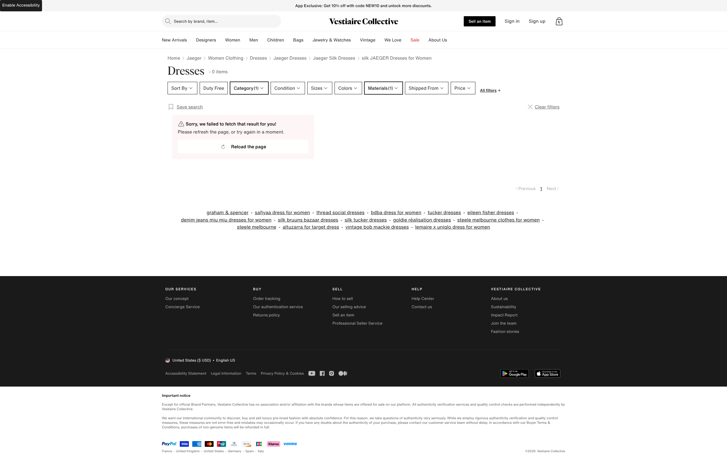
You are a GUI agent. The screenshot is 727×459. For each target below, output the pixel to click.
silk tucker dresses (365, 220)
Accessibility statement (185, 373)
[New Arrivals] (191, 40)
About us (499, 299)
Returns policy (266, 315)
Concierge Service (182, 307)
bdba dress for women (396, 212)
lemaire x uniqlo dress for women (452, 227)
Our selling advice (349, 307)
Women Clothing (225, 58)
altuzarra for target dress (311, 227)
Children (275, 40)
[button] (559, 21)
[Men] (262, 40)
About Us (438, 40)
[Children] (288, 40)
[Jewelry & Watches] (355, 40)
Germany (234, 451)
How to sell (342, 299)
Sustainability (503, 307)
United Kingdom (188, 451)
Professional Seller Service (357, 323)
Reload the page (248, 146)
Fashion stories (505, 332)
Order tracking (266, 299)
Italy (261, 451)
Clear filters (547, 106)
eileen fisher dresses (490, 212)
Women (232, 40)
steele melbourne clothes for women (498, 220)
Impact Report (504, 315)
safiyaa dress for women (282, 212)
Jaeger (194, 58)
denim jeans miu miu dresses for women (226, 220)
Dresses (258, 58)
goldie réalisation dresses (422, 220)
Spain (249, 451)
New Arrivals (174, 40)
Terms (251, 373)
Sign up (537, 21)
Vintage (367, 40)
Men (253, 40)
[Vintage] (380, 40)
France (167, 451)
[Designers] (220, 40)
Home (174, 58)
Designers (206, 40)
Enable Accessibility (21, 5)
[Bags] (308, 40)
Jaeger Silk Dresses (334, 58)
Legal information (226, 373)
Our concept (177, 299)
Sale (415, 40)
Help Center (423, 299)
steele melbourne (256, 227)
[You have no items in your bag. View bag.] (559, 21)
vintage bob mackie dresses (377, 227)
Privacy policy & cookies (282, 373)
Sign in (512, 21)
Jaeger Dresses (289, 58)
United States (214, 451)
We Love (393, 40)
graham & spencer (227, 212)
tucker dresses (444, 212)
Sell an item (480, 21)
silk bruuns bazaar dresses (308, 220)
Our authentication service (278, 307)
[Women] (245, 40)
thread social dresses (340, 212)
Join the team (504, 323)
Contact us (422, 307)
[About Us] (451, 40)
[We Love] (406, 40)
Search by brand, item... (196, 21)
